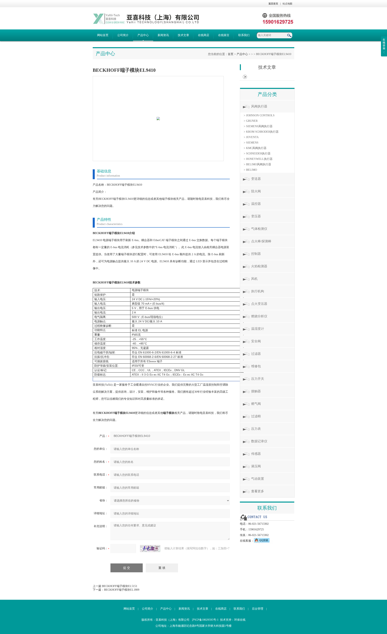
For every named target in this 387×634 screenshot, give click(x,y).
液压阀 (256, 466)
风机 (254, 278)
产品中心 (143, 35)
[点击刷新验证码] (150, 548)
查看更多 (257, 491)
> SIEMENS (251, 142)
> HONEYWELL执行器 (258, 158)
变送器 (256, 178)
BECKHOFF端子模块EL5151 (119, 586)
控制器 (256, 253)
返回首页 (273, 3)
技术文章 (183, 35)
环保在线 (240, 619)
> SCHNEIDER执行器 (257, 153)
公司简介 (123, 35)
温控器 (256, 203)
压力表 (256, 428)
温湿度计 (257, 328)
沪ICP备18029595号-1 (205, 619)
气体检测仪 (259, 228)
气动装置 (257, 478)
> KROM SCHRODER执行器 (261, 131)
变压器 (256, 216)
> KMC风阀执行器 (255, 148)
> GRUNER (251, 120)
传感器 (256, 453)
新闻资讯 (163, 35)
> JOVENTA (251, 137)
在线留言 (223, 35)
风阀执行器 (259, 106)
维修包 (256, 366)
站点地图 (287, 3)
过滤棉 (256, 416)
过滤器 (256, 353)
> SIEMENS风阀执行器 (258, 126)
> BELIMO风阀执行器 (257, 164)
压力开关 (257, 378)
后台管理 (257, 608)
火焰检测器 (259, 266)
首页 (230, 54)
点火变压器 (259, 303)
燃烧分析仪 (259, 316)
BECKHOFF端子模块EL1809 (121, 589)
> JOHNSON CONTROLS (259, 115)
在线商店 (203, 35)
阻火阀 (256, 191)
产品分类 (267, 94)
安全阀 (256, 341)
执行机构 (257, 291)
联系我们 (244, 35)
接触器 (256, 391)
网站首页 (102, 35)
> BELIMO (250, 169)
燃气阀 (256, 403)
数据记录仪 (259, 441)
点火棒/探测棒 (261, 241)
